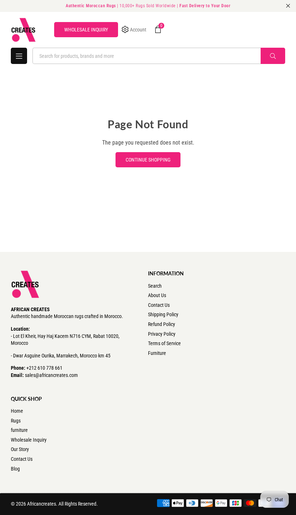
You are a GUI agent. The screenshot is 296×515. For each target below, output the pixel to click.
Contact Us (159, 305)
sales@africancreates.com (51, 375)
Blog (15, 469)
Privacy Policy (161, 334)
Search (155, 286)
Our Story (20, 449)
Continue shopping (148, 160)
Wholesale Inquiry (29, 440)
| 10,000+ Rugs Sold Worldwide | (148, 5)
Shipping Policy (163, 314)
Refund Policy (161, 324)
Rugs (16, 421)
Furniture (157, 353)
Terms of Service (164, 343)
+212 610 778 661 (44, 368)
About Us (157, 295)
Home (17, 411)
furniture (19, 430)
